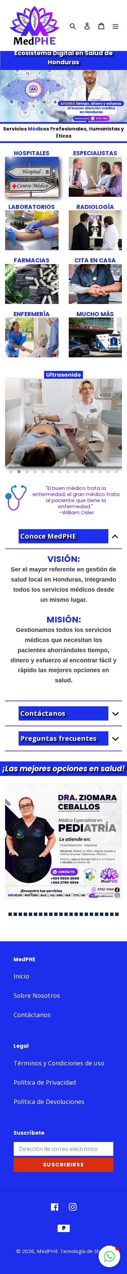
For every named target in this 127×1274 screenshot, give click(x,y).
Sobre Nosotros (37, 995)
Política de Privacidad (45, 1082)
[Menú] (115, 25)
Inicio (21, 976)
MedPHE (47, 1251)
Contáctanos (32, 1015)
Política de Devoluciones (49, 1102)
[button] (11, 471)
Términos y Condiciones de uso (59, 1063)
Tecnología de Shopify (85, 1251)
